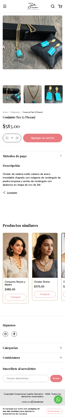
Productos (15, 112)
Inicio (5, 112)
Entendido (54, 411)
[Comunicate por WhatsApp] (58, 399)
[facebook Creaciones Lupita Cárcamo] (14, 334)
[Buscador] (53, 6)
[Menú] (4, 6)
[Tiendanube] (32, 402)
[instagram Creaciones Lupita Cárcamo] (5, 334)
